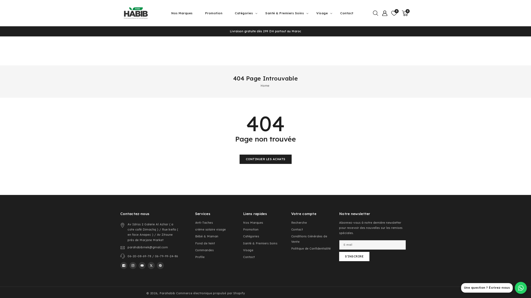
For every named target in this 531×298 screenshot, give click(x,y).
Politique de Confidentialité (311, 248)
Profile (200, 257)
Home (265, 86)
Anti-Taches (204, 223)
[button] (375, 13)
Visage (322, 13)
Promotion (251, 229)
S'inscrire (354, 256)
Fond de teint (205, 243)
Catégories (244, 13)
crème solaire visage (210, 229)
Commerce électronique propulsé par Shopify (210, 293)
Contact (249, 257)
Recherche (299, 223)
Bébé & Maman (206, 236)
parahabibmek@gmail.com (148, 247)
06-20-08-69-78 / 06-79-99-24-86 (153, 256)
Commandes (204, 250)
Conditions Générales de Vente (309, 238)
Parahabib (167, 293)
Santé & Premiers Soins (284, 13)
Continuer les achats (265, 159)
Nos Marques (253, 223)
